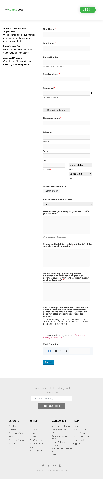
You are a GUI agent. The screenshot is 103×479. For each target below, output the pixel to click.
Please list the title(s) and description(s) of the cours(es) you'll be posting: (67, 245)
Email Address (51, 74)
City (45, 160)
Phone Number (52, 57)
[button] (76, 10)
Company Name (52, 118)
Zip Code (47, 170)
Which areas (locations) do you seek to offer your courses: (66, 212)
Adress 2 (46, 151)
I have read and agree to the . (64, 336)
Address (47, 132)
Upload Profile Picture (55, 186)
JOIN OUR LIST (51, 405)
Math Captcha (51, 344)
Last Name (49, 43)
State (71, 178)
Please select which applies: (58, 199)
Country (72, 169)
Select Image (51, 191)
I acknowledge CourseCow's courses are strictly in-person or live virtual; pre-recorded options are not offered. (66, 321)
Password (49, 88)
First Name (49, 29)
